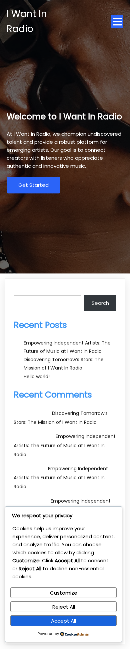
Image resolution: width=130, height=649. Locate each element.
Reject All (63, 606)
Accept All (63, 620)
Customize (63, 592)
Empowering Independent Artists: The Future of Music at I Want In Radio (65, 445)
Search (22, 290)
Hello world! (37, 376)
